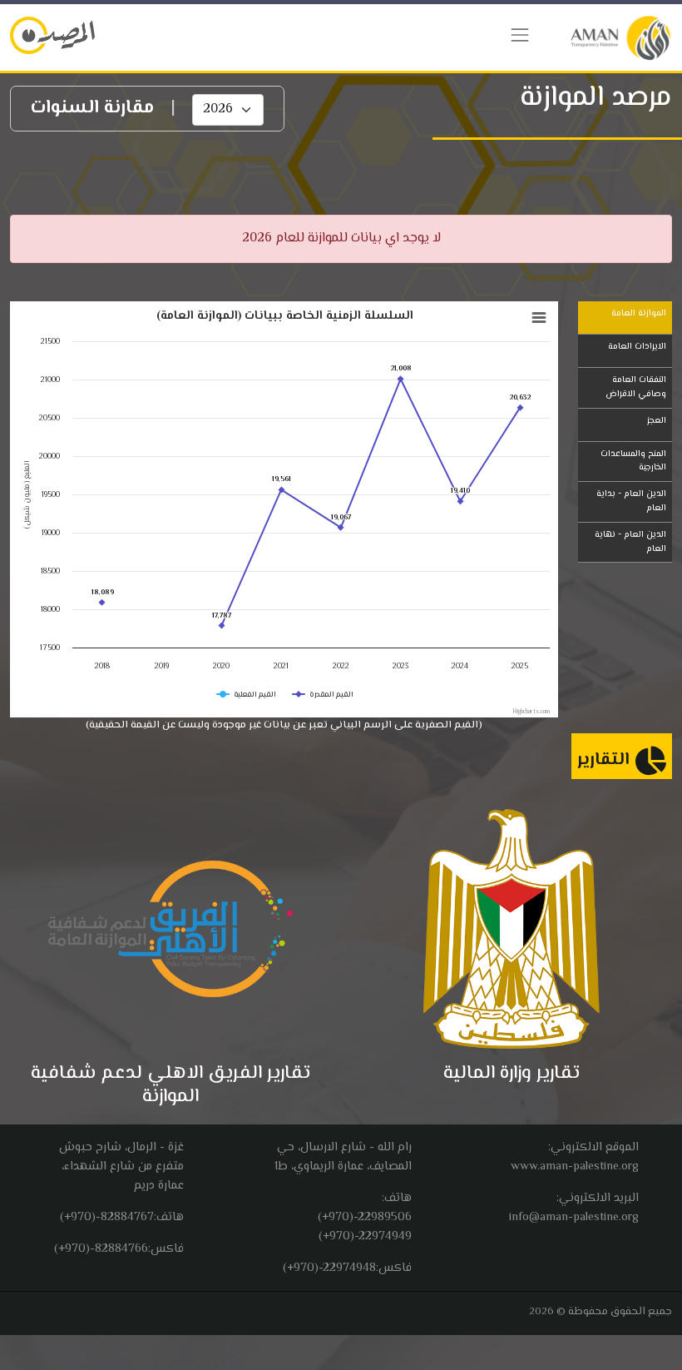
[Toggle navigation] (519, 35)
